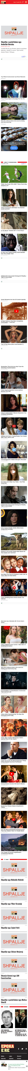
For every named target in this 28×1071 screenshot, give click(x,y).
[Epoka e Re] (3, 3)
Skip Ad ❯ (23, 149)
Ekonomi (19, 1056)
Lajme (10, 1056)
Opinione (11, 1058)
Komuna (19, 1058)
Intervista (3, 1058)
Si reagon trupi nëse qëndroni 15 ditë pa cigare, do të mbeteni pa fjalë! (16, 1064)
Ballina (2, 1056)
